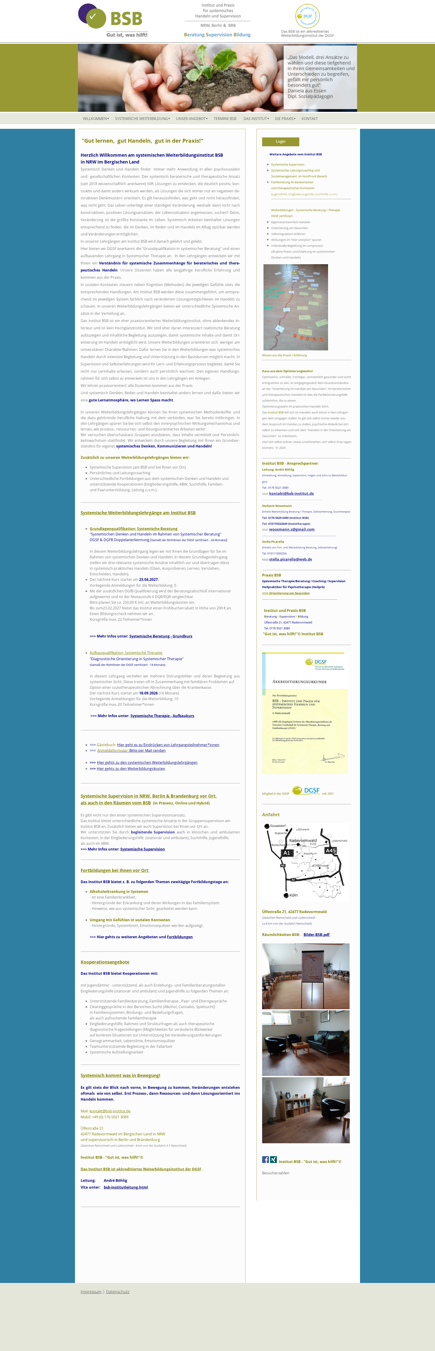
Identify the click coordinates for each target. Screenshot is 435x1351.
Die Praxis (284, 118)
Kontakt (310, 118)
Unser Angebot (190, 118)
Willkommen (95, 118)
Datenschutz (117, 1291)
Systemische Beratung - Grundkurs (160, 636)
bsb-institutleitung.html (126, 1187)
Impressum (91, 1291)
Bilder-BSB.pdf (317, 934)
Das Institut (255, 118)
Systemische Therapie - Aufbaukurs (162, 715)
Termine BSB (225, 118)
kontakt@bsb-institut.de (109, 1111)
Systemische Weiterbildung (141, 118)
